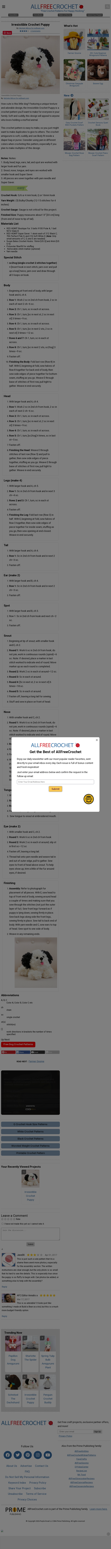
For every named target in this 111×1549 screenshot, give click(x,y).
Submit (55, 789)
